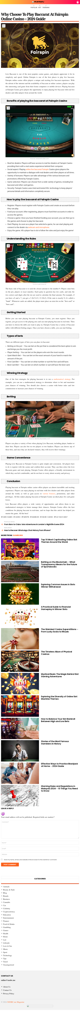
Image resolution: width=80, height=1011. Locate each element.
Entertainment (8, 918)
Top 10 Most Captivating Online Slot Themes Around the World (59, 540)
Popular (34, 7)
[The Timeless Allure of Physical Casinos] (20, 661)
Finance (6, 921)
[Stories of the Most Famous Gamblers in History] (20, 751)
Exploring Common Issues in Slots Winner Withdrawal (58, 585)
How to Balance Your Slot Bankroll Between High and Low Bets (58, 720)
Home (5, 937)
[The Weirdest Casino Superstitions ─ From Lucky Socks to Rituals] (20, 638)
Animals (6, 886)
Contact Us (7, 990)
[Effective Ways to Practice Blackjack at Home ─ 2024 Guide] (20, 773)
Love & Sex (7, 946)
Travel (5, 962)
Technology (7, 955)
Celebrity (6, 908)
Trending (45, 7)
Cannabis (6, 902)
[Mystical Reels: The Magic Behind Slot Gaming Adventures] (20, 683)
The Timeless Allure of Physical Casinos (56, 653)
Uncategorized (8, 965)
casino (18, 517)
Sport (5, 952)
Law (4, 940)
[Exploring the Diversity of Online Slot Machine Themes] (20, 706)
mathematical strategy (62, 379)
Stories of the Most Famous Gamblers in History (55, 742)
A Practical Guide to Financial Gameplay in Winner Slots (56, 608)
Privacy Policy (8, 993)
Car (4, 905)
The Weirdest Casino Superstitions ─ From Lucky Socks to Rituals (59, 630)
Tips (4, 958)
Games (5, 930)
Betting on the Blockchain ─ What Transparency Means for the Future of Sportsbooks (59, 564)
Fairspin (26, 517)
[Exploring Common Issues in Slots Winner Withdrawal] (20, 594)
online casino (47, 517)
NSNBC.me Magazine (15, 1002)
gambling (35, 517)
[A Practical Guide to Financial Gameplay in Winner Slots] (20, 616)
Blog (5, 893)
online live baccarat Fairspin (37, 169)
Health (5, 933)
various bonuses (49, 493)
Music (5, 949)
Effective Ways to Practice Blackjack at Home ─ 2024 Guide (59, 765)
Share (3, 26)
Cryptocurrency (9, 912)
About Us (6, 987)
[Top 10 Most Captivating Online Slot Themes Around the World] (20, 549)
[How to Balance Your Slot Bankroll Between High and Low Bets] (20, 728)
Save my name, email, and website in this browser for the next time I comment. (30, 860)
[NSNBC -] (40, 1007)
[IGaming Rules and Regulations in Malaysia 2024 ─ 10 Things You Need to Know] (20, 795)
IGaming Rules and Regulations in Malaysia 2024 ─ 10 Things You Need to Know (59, 788)
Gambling (18, 535)
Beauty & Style (9, 890)
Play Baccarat (61, 517)
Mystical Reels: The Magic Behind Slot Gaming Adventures (60, 675)
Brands (5, 896)
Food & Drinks (9, 924)
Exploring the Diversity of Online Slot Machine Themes (59, 697)
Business (6, 899)
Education (7, 915)
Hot (39, 7)
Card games (7, 517)
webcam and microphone (38, 227)
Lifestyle (6, 943)
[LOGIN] (77, 2)
